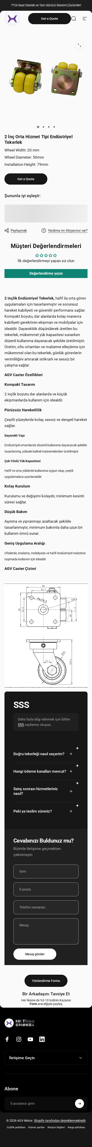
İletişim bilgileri (56, 1127)
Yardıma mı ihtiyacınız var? (68, 231)
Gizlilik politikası (16, 1127)
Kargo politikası (76, 1127)
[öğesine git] (38, 126)
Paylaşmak (19, 231)
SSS (21, 725)
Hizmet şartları (36, 1127)
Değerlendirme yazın (46, 273)
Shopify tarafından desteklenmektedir (60, 1120)
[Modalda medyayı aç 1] (79, 45)
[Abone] (79, 1103)
